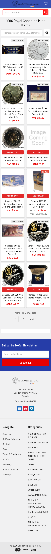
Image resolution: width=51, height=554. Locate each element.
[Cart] (46, 4)
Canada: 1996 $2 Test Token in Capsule (13, 159)
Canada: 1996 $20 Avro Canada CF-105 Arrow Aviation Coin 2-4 (13, 297)
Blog (5, 449)
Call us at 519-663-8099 (25, 401)
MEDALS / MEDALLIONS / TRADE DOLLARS (36, 503)
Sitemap (7, 474)
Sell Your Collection (11, 439)
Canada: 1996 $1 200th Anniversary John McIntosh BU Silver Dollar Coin (38, 68)
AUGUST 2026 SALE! (38, 442)
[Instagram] (31, 408)
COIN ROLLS (34, 489)
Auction (6, 459)
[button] (47, 32)
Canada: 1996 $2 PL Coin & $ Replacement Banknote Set (38, 111)
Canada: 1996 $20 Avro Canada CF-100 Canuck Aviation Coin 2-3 (38, 248)
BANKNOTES (34, 479)
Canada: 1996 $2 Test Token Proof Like (38, 159)
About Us (7, 433)
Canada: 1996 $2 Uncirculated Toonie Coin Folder (38, 204)
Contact (6, 444)
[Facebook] (19, 408)
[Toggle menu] (4, 4)
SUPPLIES (33, 530)
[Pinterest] (25, 408)
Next (32, 319)
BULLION (32, 484)
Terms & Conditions (12, 454)
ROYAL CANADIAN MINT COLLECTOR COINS (37, 456)
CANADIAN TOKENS (37, 494)
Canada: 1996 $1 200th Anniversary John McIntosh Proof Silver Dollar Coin (12, 112)
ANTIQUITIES (34, 474)
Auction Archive (10, 469)
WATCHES (33, 447)
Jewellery (7, 464)
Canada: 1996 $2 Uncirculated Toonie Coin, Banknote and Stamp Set (12, 249)
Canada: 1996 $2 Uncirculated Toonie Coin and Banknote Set (13, 204)
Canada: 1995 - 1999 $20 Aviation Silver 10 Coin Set (13, 67)
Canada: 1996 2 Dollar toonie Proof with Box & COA (38, 297)
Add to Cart (12, 152)
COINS (31, 464)
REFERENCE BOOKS (38, 511)
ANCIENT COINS (35, 469)
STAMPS (32, 516)
